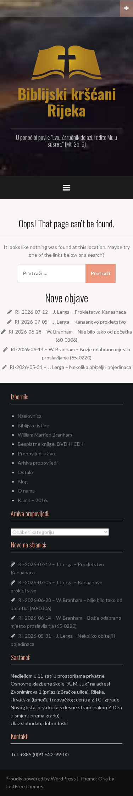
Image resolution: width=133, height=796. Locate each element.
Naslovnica (29, 416)
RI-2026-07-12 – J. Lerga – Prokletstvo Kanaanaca (70, 312)
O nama (26, 491)
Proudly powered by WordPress (40, 778)
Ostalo (25, 472)
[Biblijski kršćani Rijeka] (66, 62)
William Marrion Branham (45, 435)
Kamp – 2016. (33, 500)
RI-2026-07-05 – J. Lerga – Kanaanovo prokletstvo (70, 322)
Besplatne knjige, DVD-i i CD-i (50, 444)
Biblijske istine (33, 425)
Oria (103, 778)
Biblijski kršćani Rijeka (66, 102)
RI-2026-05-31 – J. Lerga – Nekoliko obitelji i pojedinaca (70, 367)
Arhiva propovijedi (37, 463)
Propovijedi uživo (36, 453)
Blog (23, 481)
